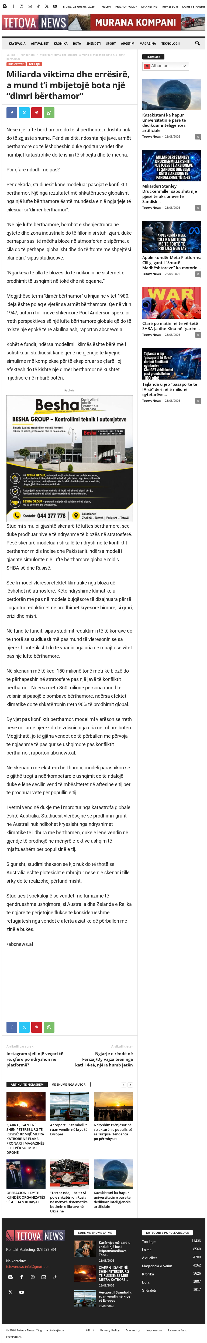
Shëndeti (94, 43)
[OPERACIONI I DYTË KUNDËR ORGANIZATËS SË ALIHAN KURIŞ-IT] (26, 1174)
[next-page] (130, 1085)
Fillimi (106, 6)
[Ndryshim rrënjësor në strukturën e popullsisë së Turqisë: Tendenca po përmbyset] (113, 1106)
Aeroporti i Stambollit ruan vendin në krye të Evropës (68, 1129)
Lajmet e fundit (193, 6)
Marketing (149, 6)
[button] (197, 43)
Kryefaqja (17, 43)
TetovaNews (151, 136)
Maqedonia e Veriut (157, 1266)
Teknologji (170, 43)
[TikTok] (38, 7)
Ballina (10, 54)
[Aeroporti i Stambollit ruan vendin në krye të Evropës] (69, 1106)
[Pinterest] (36, 112)
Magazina (148, 43)
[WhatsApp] (49, 112)
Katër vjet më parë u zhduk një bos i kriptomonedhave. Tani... (114, 1248)
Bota (77, 43)
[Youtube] (55, 7)
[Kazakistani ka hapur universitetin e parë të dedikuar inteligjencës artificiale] (113, 1174)
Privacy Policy (126, 6)
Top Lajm (34, 64)
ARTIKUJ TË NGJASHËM (27, 1084)
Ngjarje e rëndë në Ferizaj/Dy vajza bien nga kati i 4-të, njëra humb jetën (104, 1059)
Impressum (170, 6)
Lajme (146, 1250)
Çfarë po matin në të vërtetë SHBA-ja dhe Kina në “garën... (171, 326)
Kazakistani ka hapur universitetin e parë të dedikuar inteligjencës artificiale (112, 1199)
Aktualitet (40, 43)
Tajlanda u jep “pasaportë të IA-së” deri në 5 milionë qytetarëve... (169, 389)
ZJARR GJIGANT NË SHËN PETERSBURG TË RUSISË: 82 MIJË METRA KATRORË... (114, 1273)
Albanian (159, 66)
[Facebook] (13, 7)
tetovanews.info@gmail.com (28, 1267)
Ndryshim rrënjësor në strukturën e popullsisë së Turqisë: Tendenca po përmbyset (113, 1131)
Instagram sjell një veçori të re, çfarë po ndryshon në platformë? (34, 1059)
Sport (111, 43)
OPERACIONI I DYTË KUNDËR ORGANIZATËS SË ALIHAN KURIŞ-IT (25, 1197)
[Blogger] (5, 7)
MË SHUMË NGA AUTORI (69, 1084)
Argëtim (127, 43)
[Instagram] (21, 7)
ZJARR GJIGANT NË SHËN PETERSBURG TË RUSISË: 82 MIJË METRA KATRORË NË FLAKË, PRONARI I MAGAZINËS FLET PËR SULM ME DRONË (25, 1138)
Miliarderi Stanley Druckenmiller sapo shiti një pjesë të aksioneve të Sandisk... (169, 193)
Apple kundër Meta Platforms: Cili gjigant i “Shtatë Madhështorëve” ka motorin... (171, 262)
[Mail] (30, 7)
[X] (46, 7)
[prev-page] (123, 1085)
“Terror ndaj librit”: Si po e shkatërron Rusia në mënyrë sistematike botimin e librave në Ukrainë (69, 1202)
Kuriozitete (27, 54)
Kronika (61, 43)
